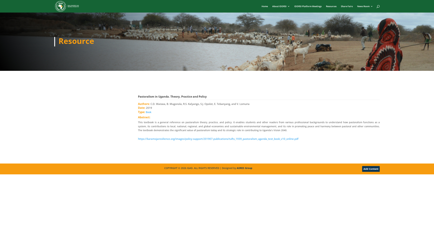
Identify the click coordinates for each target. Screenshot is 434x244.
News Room (363, 6)
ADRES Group (244, 168)
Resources (331, 6)
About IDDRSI (279, 6)
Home (265, 6)
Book (148, 112)
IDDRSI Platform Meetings (308, 6)
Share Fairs (347, 6)
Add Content (370, 168)
